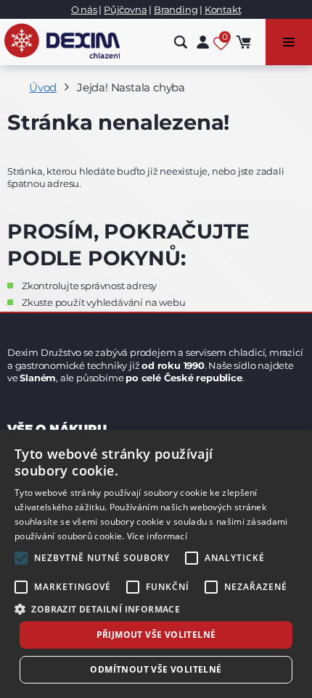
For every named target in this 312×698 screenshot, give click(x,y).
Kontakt (223, 9)
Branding (175, 9)
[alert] (156, 564)
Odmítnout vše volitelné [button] (155, 669)
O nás (84, 9)
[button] (156, 608)
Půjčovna (125, 9)
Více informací (157, 536)
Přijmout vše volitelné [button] (156, 634)
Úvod (43, 87)
